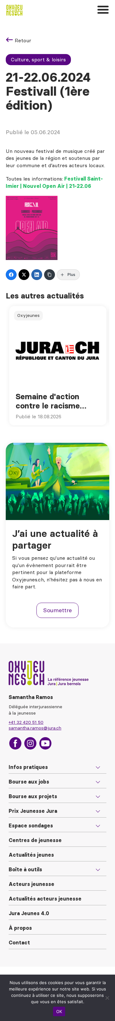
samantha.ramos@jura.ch (35, 728)
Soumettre (57, 610)
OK (59, 1011)
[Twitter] (24, 274)
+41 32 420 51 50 (26, 722)
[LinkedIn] (36, 274)
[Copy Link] (49, 274)
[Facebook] (11, 274)
